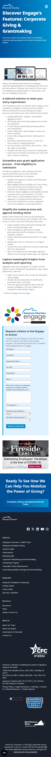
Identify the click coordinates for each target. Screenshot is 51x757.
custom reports (18, 275)
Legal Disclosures (22, 687)
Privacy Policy (7, 687)
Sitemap (34, 687)
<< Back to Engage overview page (16, 293)
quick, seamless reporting (17, 155)
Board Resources (13, 689)
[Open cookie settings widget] (4, 753)
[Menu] (46, 6)
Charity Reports (28, 689)
